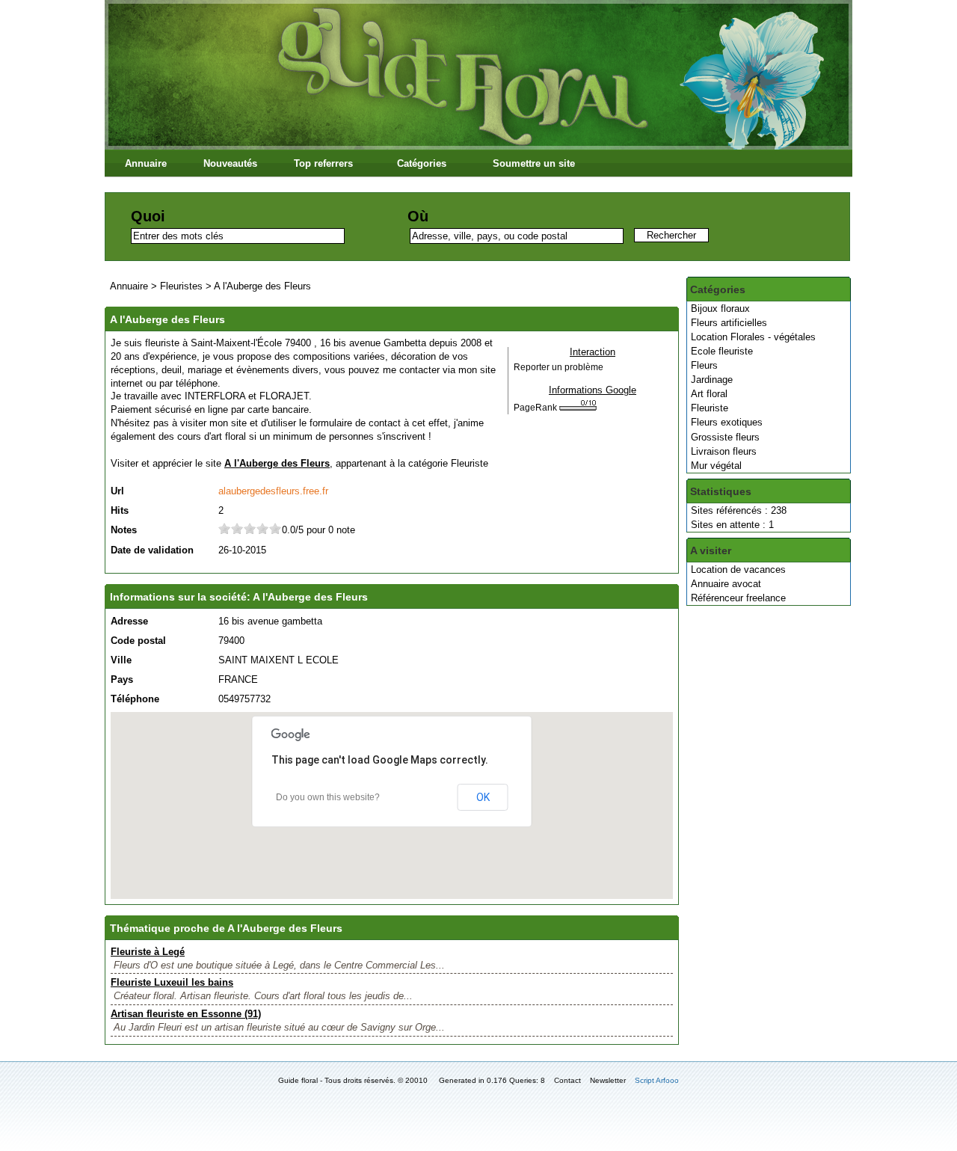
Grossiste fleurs (725, 437)
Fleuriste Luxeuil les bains (172, 982)
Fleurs (704, 365)
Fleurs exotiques (727, 422)
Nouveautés (230, 163)
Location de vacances (738, 569)
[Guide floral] (478, 146)
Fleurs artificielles (729, 322)
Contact (567, 1080)
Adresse (129, 621)
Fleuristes (181, 286)
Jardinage (712, 379)
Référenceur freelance (738, 598)
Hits (120, 510)
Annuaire (146, 163)
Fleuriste (709, 408)
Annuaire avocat (726, 583)
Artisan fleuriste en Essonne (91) (186, 1013)
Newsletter (608, 1080)
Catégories (421, 163)
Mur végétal (716, 465)
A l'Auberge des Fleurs (262, 286)
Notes (124, 529)
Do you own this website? (328, 797)
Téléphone (135, 699)
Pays (122, 679)
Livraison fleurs (724, 451)
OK (483, 797)
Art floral (709, 393)
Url (117, 491)
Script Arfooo (657, 1080)
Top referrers (323, 163)
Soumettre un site (534, 163)
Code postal (138, 640)
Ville (121, 660)
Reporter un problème (558, 367)
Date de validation (152, 550)
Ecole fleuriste (722, 351)
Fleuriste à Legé (148, 951)
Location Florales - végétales (753, 337)
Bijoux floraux (720, 308)
